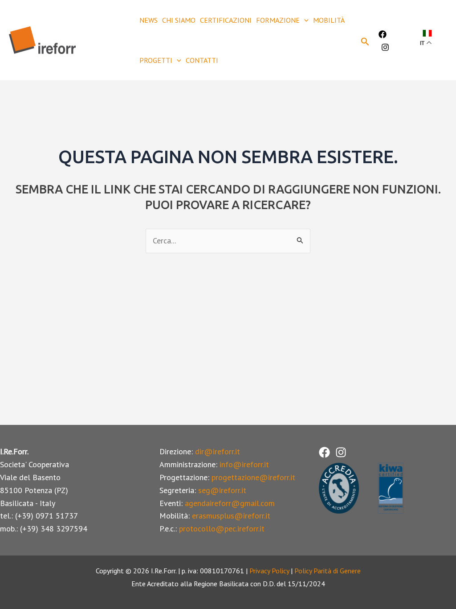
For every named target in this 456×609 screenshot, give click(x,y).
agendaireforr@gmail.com (230, 503)
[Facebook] (383, 34)
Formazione (278, 20)
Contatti (202, 60)
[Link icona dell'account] (407, 40)
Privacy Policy (269, 570)
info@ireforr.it (244, 464)
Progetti (155, 60)
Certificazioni (226, 20)
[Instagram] (385, 47)
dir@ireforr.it (217, 451)
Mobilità (329, 20)
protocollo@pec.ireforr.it (222, 528)
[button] (304, 20)
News (148, 20)
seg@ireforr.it (222, 490)
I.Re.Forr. (106, 40)
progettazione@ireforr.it (253, 477)
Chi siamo (178, 20)
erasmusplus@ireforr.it (231, 515)
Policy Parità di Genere (327, 570)
